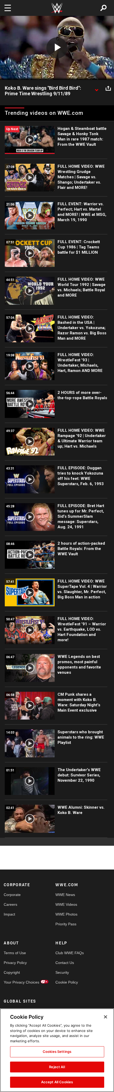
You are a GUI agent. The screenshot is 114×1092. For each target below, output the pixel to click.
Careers (10, 904)
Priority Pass (65, 924)
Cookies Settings (57, 1051)
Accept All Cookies (57, 1082)
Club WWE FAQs (68, 953)
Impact (9, 914)
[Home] (57, 8)
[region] (57, 1050)
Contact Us (64, 963)
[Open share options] (108, 88)
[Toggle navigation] (8, 8)
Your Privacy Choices (17, 982)
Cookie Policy (66, 982)
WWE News (65, 895)
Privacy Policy (15, 963)
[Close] (105, 1017)
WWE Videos (66, 904)
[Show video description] (96, 88)
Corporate (12, 895)
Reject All (57, 1067)
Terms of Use (15, 953)
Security (62, 972)
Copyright (12, 972)
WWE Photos (66, 914)
